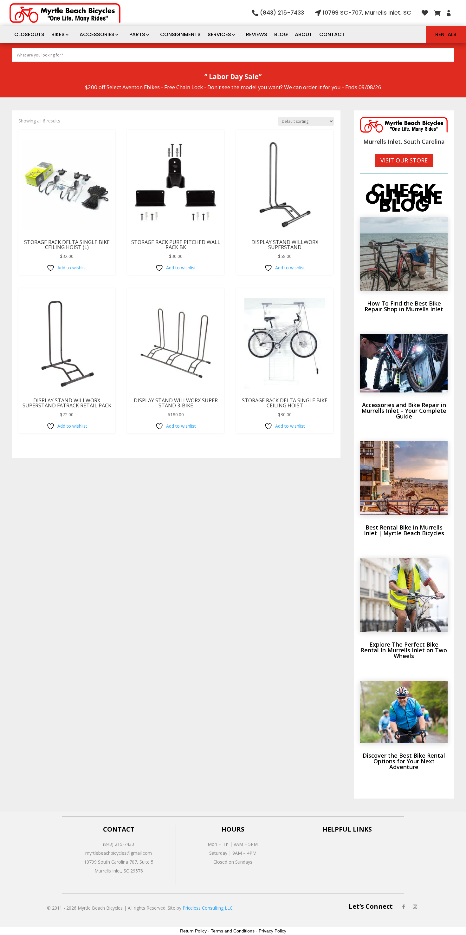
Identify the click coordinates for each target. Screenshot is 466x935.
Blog (281, 34)
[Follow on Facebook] (403, 906)
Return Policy (193, 930)
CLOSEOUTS (29, 34)
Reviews (256, 34)
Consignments (180, 34)
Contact (332, 34)
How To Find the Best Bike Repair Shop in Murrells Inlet (404, 306)
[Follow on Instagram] (415, 906)
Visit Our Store (404, 160)
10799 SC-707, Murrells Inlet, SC (367, 12)
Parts (137, 34)
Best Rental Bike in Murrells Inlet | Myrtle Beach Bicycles (404, 530)
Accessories (97, 34)
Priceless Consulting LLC (208, 908)
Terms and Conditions (233, 930)
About (303, 34)
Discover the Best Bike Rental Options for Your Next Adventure (404, 761)
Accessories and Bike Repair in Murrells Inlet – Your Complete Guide (403, 410)
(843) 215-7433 (282, 12)
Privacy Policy (272, 930)
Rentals (445, 34)
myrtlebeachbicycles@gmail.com (118, 853)
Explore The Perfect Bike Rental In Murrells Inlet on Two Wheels (404, 650)
